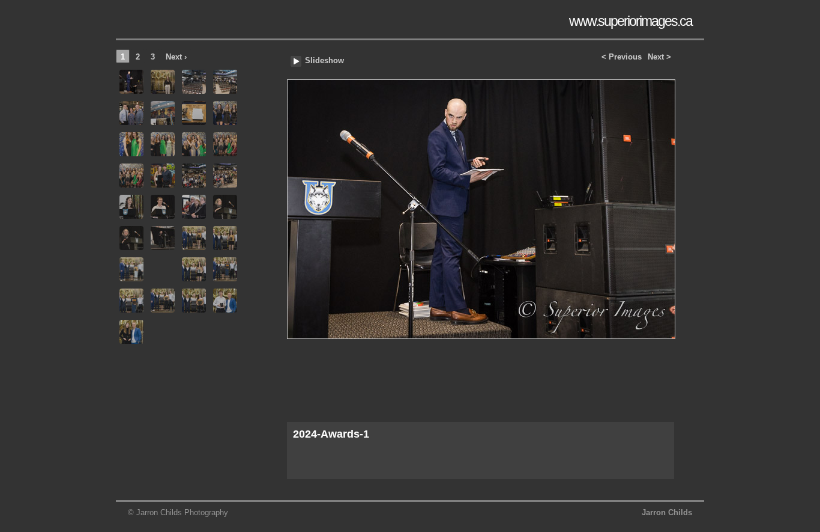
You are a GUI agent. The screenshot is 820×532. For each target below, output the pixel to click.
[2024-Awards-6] (163, 113)
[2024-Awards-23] (194, 238)
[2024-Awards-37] (131, 363)
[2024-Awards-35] (194, 332)
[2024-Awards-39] (194, 363)
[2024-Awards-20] (225, 207)
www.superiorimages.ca (630, 21)
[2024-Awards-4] (225, 82)
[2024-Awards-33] (131, 332)
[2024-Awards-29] (131, 301)
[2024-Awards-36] (225, 332)
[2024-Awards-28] (225, 269)
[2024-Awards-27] (194, 269)
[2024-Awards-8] (225, 113)
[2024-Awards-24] (225, 238)
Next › (176, 56)
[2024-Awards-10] (163, 144)
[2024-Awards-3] (194, 82)
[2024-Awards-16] (225, 176)
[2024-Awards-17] (131, 207)
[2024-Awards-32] (225, 301)
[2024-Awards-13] (131, 176)
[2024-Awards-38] (163, 363)
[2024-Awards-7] (194, 113)
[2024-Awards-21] (131, 238)
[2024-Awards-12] (225, 144)
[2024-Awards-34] (163, 332)
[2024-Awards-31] (194, 301)
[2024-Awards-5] (131, 113)
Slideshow (324, 60)
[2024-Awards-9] (131, 144)
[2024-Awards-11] (194, 144)
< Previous (621, 56)
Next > (659, 56)
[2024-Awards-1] (480, 238)
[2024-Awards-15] (194, 176)
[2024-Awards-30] (163, 301)
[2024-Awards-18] (163, 207)
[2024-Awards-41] (131, 394)
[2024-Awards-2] (163, 82)
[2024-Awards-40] (225, 363)
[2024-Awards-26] (163, 269)
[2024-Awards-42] (163, 394)
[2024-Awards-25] (131, 269)
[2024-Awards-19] (194, 207)
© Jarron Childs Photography (178, 512)
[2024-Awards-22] (163, 238)
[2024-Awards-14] (163, 176)
